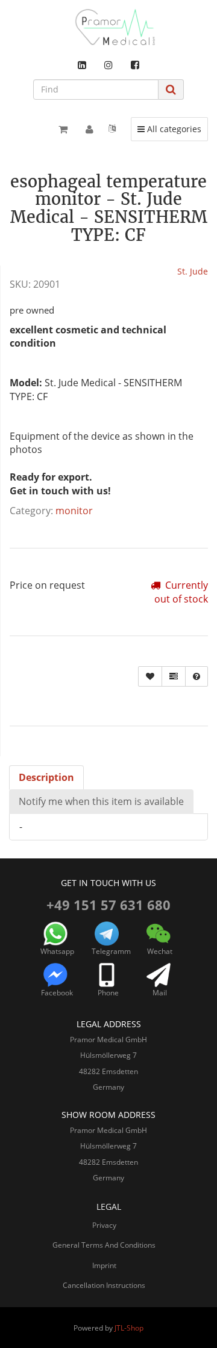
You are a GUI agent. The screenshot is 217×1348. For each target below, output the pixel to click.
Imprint (104, 1265)
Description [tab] (46, 777)
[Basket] (63, 129)
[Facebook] (135, 65)
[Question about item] (196, 676)
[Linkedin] (82, 65)
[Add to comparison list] (174, 676)
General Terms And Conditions (104, 1245)
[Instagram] (108, 65)
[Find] (171, 89)
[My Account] (89, 129)
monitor (74, 510)
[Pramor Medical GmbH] (108, 27)
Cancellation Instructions (104, 1285)
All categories (172, 129)
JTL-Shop (129, 1328)
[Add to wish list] (150, 676)
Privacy (104, 1225)
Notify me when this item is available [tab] (101, 801)
